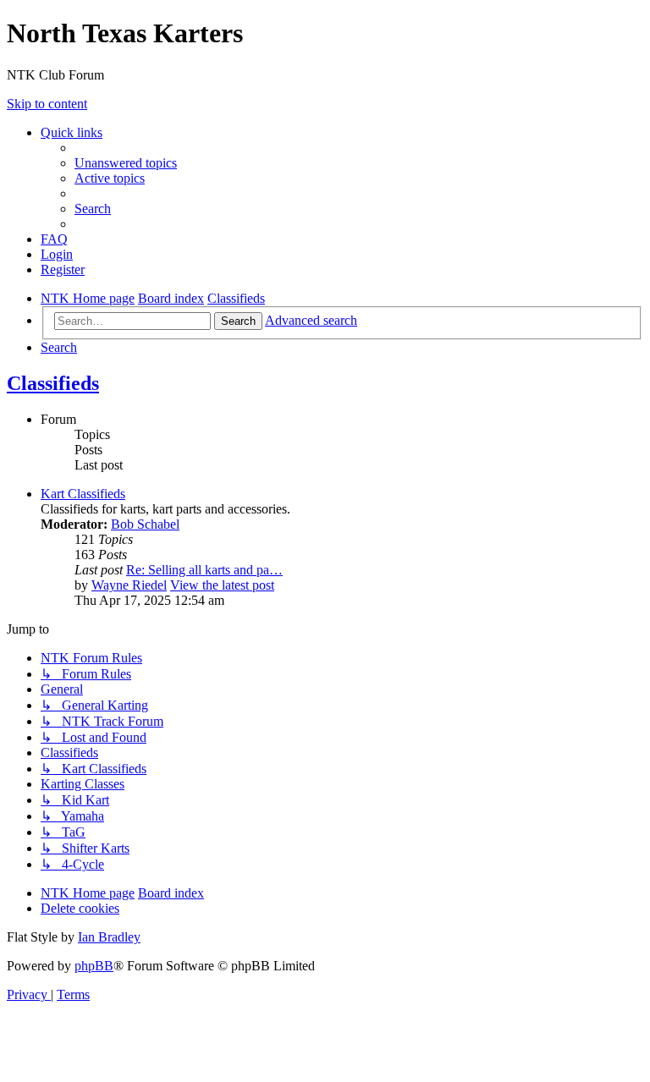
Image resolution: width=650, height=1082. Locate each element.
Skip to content (47, 103)
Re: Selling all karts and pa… (204, 570)
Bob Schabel (145, 524)
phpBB (93, 965)
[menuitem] (125, 163)
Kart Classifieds (83, 493)
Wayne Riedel (129, 585)
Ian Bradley (109, 937)
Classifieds (53, 383)
